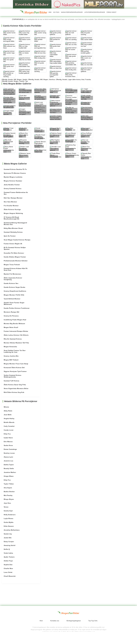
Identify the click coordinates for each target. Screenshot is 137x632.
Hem (49, 12)
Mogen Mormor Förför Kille (14, 295)
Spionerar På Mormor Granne (15, 173)
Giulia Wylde (8, 522)
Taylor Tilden (9, 484)
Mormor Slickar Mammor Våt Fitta (16, 343)
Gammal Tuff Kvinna (11, 381)
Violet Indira (8, 553)
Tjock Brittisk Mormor (12, 299)
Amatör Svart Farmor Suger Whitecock (14, 303)
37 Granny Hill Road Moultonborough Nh (11, 218)
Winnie (6, 407)
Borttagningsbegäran (74, 621)
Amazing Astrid (9, 545)
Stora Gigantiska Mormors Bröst (16, 388)
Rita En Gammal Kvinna (13, 339)
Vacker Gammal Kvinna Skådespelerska (12, 376)
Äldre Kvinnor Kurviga (12, 209)
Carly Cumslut (9, 426)
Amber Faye (8, 561)
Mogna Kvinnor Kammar (13, 181)
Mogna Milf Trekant (11, 360)
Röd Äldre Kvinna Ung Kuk (14, 392)
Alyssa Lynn (8, 457)
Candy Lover (8, 430)
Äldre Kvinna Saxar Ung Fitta (15, 384)
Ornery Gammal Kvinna (12, 188)
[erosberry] (34, 12)
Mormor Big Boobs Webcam (14, 323)
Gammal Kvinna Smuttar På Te (15, 169)
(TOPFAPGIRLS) (17, 19)
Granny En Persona (11, 316)
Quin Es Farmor (10, 236)
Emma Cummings (10, 449)
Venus (6, 507)
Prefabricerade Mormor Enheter (16, 261)
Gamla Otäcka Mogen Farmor (15, 257)
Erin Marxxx (8, 441)
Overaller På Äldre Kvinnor (14, 253)
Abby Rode (8, 411)
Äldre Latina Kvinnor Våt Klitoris (16, 335)
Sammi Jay (8, 534)
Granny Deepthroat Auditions (15, 291)
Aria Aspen (8, 488)
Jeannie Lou (8, 461)
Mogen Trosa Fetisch (12, 264)
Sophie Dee (8, 564)
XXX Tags (56, 12)
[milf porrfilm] (104, 4)
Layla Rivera (8, 518)
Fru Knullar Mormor (11, 205)
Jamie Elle (8, 538)
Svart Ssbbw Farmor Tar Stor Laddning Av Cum (14, 351)
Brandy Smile (9, 468)
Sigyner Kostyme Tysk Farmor (15, 371)
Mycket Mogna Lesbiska (13, 177)
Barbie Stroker (9, 491)
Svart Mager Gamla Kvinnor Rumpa (17, 240)
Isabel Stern (8, 438)
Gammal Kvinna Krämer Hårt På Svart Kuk (16, 269)
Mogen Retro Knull (11, 327)
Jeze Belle (8, 414)
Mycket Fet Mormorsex (12, 274)
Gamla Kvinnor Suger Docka (14, 287)
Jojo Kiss (7, 503)
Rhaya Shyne (9, 499)
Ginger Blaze (8, 476)
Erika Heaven (9, 526)
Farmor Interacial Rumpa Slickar (16, 331)
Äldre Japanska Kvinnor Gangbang (13, 278)
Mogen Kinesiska (10, 346)
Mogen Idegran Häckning (13, 213)
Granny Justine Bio (11, 356)
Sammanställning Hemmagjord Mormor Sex (15, 223)
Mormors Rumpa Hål (11, 312)
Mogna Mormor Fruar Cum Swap (16, 364)
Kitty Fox (7, 434)
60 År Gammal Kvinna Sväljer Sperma (15, 248)
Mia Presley (8, 495)
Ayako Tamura (9, 557)
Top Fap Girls (92, 621)
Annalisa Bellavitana (11, 530)
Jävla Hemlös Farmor (12, 185)
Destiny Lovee (9, 453)
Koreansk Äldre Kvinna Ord (14, 367)
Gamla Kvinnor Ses (11, 283)
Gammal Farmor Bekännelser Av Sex (16, 193)
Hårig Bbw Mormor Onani (13, 228)
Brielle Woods (9, 422)
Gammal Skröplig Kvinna (13, 232)
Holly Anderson (10, 514)
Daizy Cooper (9, 541)
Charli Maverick (10, 576)
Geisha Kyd (8, 511)
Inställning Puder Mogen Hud (15, 320)
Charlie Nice (8, 568)
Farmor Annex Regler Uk (13, 243)
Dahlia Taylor (9, 464)
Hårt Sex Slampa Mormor (13, 198)
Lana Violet (8, 572)
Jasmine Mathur (10, 472)
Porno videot (111, 12)
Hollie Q (7, 549)
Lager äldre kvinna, (74, 79)
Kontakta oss (54, 621)
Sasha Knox (8, 445)
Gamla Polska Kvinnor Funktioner (17, 308)
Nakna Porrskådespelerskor (72, 12)
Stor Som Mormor (10, 202)
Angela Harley (9, 418)
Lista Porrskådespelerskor (94, 12)
